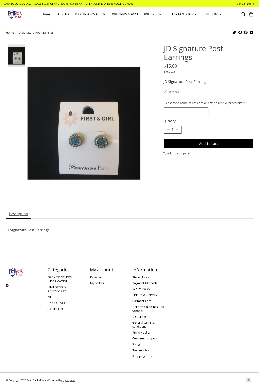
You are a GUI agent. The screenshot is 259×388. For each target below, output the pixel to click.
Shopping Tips (142, 356)
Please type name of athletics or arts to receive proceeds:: (204, 103)
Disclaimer (139, 317)
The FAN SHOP (58, 303)
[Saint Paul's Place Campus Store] (15, 14)
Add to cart (208, 143)
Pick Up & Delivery (144, 295)
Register (95, 277)
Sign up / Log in (245, 3)
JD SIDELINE (56, 309)
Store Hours (140, 277)
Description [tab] (18, 213)
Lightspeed (69, 380)
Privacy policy (141, 332)
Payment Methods (144, 283)
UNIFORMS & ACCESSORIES (57, 289)
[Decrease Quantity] (168, 129)
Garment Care (141, 301)
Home (46, 14)
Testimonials (141, 350)
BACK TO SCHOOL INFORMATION (80, 14)
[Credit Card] (248, 380)
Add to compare (178, 153)
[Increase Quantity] (177, 129)
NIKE (163, 14)
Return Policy (141, 289)
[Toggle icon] (243, 14)
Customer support (144, 338)
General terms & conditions (143, 324)
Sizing (136, 344)
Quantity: (170, 121)
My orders (97, 283)
